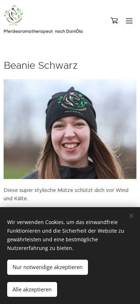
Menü (129, 20)
